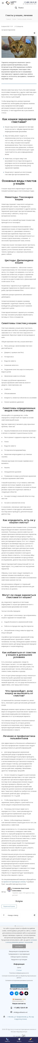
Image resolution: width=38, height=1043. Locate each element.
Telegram (17, 993)
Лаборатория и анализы (19, 957)
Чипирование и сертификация (19, 954)
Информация (19, 964)
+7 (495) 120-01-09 (30, 2)
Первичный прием (9, 906)
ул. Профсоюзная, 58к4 (29, 4)
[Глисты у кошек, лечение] (19, 47)
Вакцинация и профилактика (19, 951)
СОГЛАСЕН (19, 946)
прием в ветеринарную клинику (15, 882)
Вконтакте (12, 993)
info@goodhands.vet (20, 1012)
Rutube (21, 993)
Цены (19, 967)
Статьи (19, 970)
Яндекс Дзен (26, 993)
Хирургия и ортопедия (19, 959)
